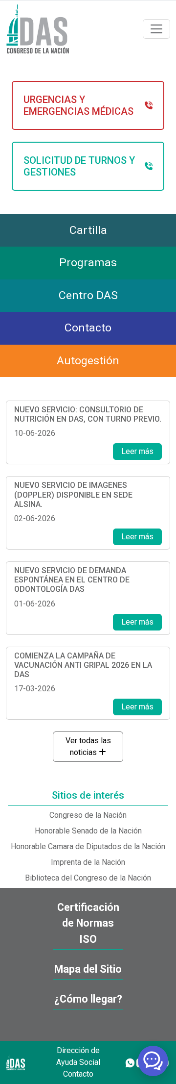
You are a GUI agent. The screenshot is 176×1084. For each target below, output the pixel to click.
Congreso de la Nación (88, 815)
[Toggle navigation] (156, 29)
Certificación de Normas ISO (88, 923)
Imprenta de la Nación (88, 862)
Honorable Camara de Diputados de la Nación (88, 846)
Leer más (137, 451)
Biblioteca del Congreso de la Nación (88, 877)
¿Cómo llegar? (88, 999)
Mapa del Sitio (88, 969)
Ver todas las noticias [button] (88, 746)
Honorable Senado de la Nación (88, 830)
